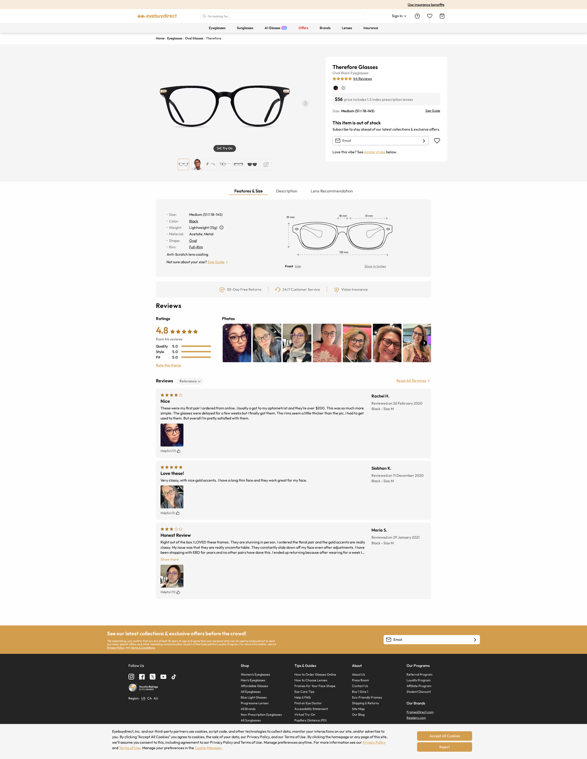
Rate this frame (168, 365)
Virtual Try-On (304, 714)
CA (149, 698)
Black (345, 73)
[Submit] (204, 16)
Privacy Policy (115, 647)
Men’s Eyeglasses (253, 680)
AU (156, 698)
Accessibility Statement (311, 709)
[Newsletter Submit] (475, 640)
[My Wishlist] (430, 16)
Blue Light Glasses (254, 697)
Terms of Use (129, 747)
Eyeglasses (359, 73)
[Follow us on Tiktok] (173, 676)
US (143, 698)
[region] (266, 164)
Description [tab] (286, 191)
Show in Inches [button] (375, 266)
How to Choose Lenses (310, 680)
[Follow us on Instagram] (131, 677)
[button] (305, 103)
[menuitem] (217, 28)
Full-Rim (196, 247)
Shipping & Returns (365, 703)
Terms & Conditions (143, 647)
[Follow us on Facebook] (142, 677)
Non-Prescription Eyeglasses (261, 714)
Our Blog (358, 714)
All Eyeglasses (251, 692)
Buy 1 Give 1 (360, 692)
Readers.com (416, 718)
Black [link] (193, 221)
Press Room (360, 680)
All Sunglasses (251, 720)
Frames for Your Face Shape (314, 686)
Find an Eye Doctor (308, 703)
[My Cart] (442, 16)
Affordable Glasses (254, 686)
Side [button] (298, 266)
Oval (336, 73)
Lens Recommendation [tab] (332, 191)
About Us (358, 674)
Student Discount (419, 692)
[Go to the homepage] (157, 16)
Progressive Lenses (255, 703)
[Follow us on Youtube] (163, 677)
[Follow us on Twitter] (152, 677)
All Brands (248, 709)
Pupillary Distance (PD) (310, 720)
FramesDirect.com (420, 712)
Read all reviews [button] (411, 380)
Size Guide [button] (216, 262)
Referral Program (419, 674)
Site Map (358, 709)
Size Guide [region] (432, 111)
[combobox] (282, 16)
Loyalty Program (419, 680)
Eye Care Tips (304, 692)
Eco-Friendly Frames (367, 697)
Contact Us (360, 686)
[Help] (417, 16)
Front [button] (289, 266)
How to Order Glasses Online (315, 674)
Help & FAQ (302, 697)
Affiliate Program (419, 686)
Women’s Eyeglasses (255, 674)
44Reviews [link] (362, 78)
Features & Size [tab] (248, 191)
